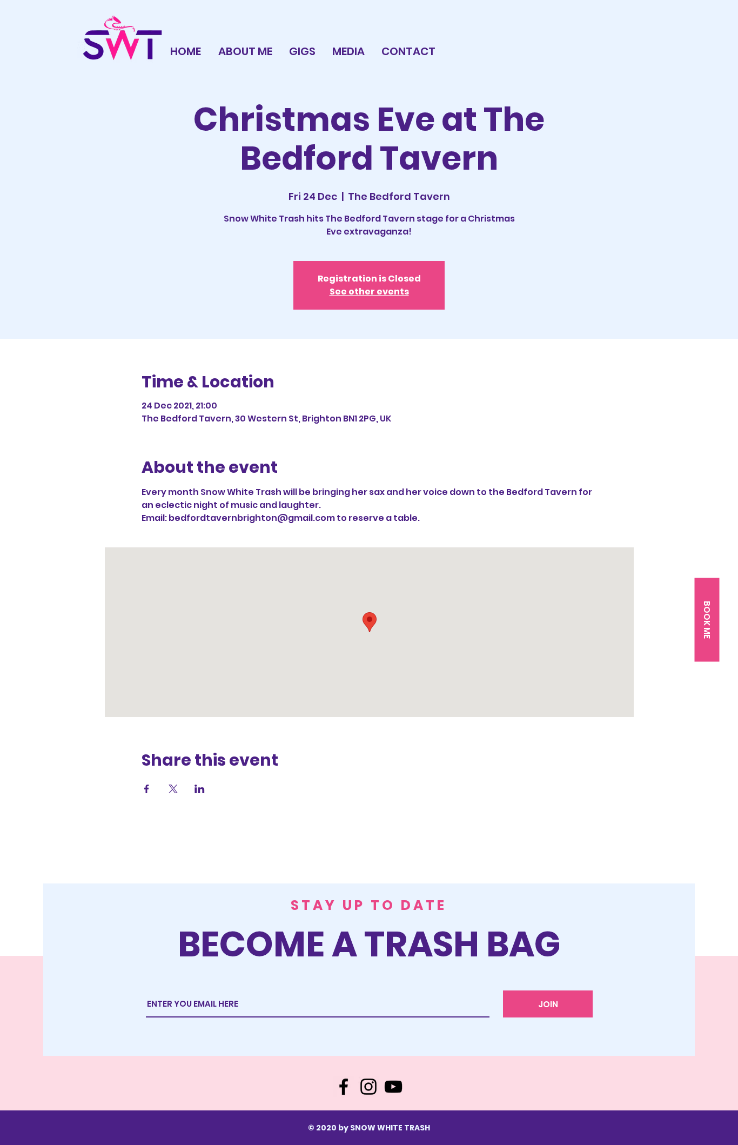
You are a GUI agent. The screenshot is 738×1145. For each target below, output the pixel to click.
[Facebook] (343, 1086)
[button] (706, 619)
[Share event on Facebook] (147, 789)
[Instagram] (368, 1086)
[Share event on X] (173, 789)
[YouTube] (393, 1086)
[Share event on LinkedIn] (199, 789)
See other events (369, 291)
